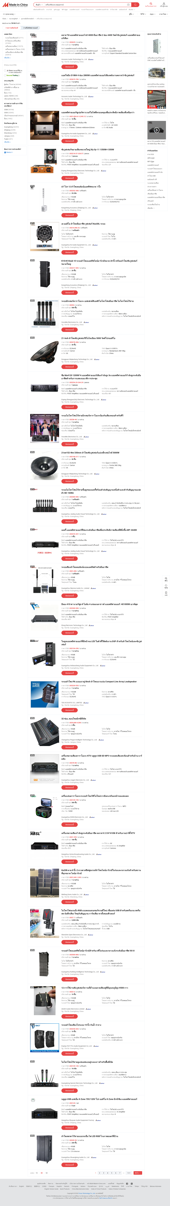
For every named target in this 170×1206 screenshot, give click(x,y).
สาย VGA (49, 9)
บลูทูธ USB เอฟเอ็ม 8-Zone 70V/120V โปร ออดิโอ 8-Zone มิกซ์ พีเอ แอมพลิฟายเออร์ (99, 1099)
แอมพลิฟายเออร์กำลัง (102, 9)
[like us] (127, 1183)
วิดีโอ (32, 34)
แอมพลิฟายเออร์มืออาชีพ (156, 197)
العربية (107, 1186)
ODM (9, 109)
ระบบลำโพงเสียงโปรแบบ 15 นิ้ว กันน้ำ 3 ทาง (81, 1025)
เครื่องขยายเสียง (14, 46)
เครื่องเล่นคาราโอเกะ (15, 49)
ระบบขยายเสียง (153, 183)
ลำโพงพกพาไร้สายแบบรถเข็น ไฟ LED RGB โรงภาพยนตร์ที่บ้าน (89, 1136)
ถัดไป (137, 1173)
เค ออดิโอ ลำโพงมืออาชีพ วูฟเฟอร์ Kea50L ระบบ (83, 224)
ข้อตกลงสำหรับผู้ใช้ (61, 1183)
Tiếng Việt (144, 1186)
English (21, 1186)
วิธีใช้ (142, 14)
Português (75, 1186)
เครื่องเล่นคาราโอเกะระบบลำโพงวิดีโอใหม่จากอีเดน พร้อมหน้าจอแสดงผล (95, 796)
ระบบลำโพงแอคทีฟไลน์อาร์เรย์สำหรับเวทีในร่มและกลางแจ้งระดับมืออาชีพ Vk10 (97, 950)
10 (37, 1173)
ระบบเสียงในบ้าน (153, 204)
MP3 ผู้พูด (65, 9)
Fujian (8, 139)
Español (59, 1186)
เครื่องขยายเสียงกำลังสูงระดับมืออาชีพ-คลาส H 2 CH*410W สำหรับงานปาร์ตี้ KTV (98, 833)
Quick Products (65, 1189)
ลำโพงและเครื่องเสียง (13, 42)
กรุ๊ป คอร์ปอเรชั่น (11, 99)
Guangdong (11, 127)
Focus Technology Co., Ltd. (87, 1193)
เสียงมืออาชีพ (152, 194)
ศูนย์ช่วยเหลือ (41, 1183)
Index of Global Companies (117, 1189)
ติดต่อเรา (9, 152)
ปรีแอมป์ (150, 201)
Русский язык (92, 1186)
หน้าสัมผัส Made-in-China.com (96, 1183)
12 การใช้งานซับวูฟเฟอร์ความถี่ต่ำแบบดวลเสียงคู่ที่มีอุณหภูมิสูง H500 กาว (94, 988)
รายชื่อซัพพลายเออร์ (30, 28)
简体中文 (29, 1186)
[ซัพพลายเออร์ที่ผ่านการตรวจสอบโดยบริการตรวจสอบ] (14, 71)
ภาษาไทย (129, 1186)
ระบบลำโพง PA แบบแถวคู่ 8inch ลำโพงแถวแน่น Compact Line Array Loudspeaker (99, 681)
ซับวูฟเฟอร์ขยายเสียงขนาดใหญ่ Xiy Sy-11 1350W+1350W (87, 149)
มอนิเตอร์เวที (123, 9)
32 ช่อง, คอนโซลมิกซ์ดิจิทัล (73, 718)
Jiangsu (9, 136)
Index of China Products (98, 1189)
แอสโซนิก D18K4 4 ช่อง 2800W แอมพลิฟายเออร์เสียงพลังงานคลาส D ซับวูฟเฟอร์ (97, 75)
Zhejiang (9, 130)
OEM (9, 112)
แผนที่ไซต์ (111, 1183)
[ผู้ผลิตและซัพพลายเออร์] (15, 4)
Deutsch (66, 1186)
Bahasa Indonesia (155, 1186)
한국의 (101, 1186)
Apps (152, 14)
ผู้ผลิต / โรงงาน (12, 84)
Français (51, 1186)
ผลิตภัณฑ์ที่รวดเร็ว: (39, 9)
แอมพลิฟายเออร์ (74, 9)
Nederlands (115, 1186)
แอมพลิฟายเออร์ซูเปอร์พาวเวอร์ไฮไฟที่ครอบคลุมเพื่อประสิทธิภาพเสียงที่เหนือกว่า (97, 112)
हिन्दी (122, 1186)
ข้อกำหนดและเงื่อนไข (106, 1198)
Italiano (83, 1186)
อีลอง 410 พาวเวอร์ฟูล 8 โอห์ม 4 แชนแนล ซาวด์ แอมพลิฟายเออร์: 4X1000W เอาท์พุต (99, 604)
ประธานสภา (151, 186)
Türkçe (137, 1186)
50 (47, 1173)
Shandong (10, 133)
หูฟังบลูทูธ (57, 9)
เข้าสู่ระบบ (164, 6)
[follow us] (132, 1183)
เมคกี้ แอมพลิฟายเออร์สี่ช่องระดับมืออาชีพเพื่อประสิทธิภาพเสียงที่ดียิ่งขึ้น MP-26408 (99, 530)
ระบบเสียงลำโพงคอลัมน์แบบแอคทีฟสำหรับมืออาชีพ (84, 567)
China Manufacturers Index (80, 1189)
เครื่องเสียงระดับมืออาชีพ (14, 53)
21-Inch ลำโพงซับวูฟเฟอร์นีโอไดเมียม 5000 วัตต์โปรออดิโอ (88, 338)
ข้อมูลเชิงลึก (120, 1183)
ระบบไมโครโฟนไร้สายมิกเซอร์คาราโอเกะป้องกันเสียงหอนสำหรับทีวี (92, 415)
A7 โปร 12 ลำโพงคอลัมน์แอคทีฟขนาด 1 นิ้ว (81, 186)
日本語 (44, 1186)
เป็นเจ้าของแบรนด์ (14, 115)
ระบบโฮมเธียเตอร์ (14, 38)
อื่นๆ (7, 93)
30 (42, 1173)
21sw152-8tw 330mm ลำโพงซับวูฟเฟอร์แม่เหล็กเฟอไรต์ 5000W (90, 452)
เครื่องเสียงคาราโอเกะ (155, 190)
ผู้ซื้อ (130, 14)
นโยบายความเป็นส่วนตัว (77, 1183)
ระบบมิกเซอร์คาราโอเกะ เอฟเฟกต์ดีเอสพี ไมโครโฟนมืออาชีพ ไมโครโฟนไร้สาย (97, 301)
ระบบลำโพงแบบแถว (87, 9)
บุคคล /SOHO (11, 96)
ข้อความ (50, 1183)
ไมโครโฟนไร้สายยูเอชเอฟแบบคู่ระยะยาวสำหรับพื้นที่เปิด (87, 1062)
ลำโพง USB (113, 9)
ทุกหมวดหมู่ (9, 14)
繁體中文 (37, 1186)
